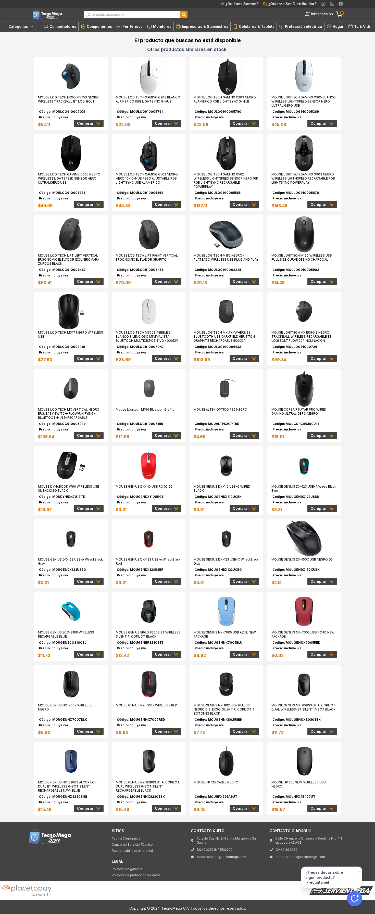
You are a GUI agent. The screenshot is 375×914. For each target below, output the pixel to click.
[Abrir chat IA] (354, 898)
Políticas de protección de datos (136, 875)
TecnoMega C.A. (175, 908)
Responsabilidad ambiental (132, 851)
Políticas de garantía (127, 869)
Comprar (85, 123)
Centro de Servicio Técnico (132, 844)
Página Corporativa (126, 838)
